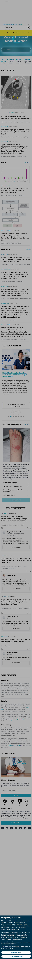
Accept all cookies (16, 952)
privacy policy (10, 942)
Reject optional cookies (16, 956)
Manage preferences (7, 946)
